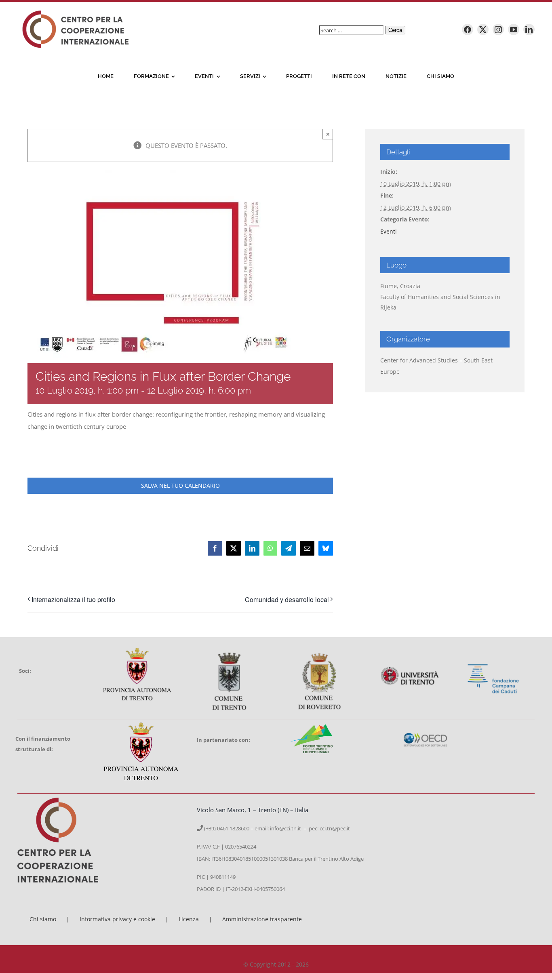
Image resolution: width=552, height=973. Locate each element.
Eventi (388, 231)
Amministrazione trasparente (262, 919)
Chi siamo (42, 919)
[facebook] (467, 29)
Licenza (189, 919)
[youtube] (513, 29)
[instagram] (498, 29)
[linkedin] (529, 29)
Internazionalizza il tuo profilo (73, 599)
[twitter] (483, 29)
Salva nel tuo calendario (180, 486)
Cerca (395, 30)
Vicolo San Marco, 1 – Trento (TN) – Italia (252, 810)
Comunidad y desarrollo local (287, 599)
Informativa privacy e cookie (117, 919)
